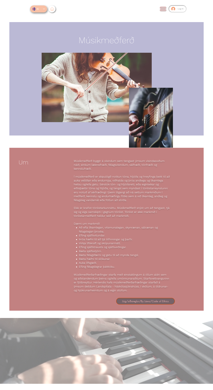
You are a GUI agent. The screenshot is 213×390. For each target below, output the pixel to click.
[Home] (52, 8)
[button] (163, 9)
